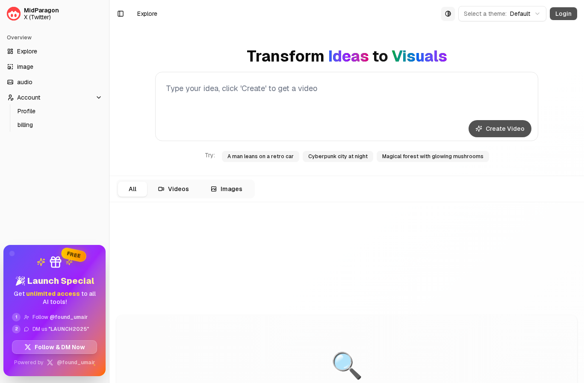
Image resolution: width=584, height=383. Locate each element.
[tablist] (185, 189)
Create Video (505, 129)
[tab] (132, 189)
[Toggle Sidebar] (109, 191)
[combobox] (502, 13)
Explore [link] (147, 14)
